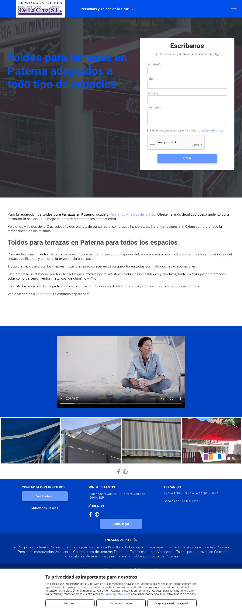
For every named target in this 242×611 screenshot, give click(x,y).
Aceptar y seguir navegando (172, 603)
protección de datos (210, 130)
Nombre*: (154, 64)
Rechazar (70, 603)
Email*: (152, 79)
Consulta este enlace (117, 594)
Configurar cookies (121, 603)
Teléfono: (153, 93)
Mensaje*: (154, 107)
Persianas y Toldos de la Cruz (133, 214)
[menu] (234, 9)
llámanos (43, 294)
